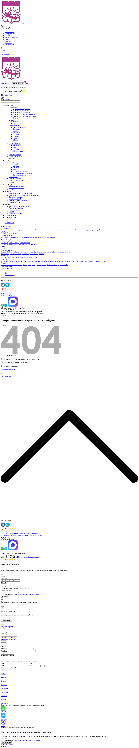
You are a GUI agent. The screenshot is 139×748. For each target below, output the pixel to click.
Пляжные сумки (14, 202)
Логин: (4, 644)
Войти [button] (3, 50)
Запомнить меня (9, 637)
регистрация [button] (5, 54)
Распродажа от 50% (15, 213)
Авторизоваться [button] (6, 620)
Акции (11, 212)
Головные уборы (15, 125)
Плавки (15, 118)
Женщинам (5, 226)
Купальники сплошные (21, 110)
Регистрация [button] (9, 223)
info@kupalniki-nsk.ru (8, 295)
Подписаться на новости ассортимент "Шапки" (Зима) (22, 664)
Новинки (4, 259)
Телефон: (4, 651)
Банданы (16, 166)
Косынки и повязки (20, 171)
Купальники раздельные (21, 109)
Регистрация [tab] (9, 627)
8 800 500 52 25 (6, 83)
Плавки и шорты (15, 178)
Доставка (8, 35)
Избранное (7, 99)
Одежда (11, 120)
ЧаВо (7, 39)
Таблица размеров (23, 535)
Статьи (39, 535)
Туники (15, 122)
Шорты (11, 182)
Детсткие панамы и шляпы (22, 173)
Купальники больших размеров (24, 114)
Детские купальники (16, 197)
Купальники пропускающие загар (25, 116)
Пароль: (4, 658)
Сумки (11, 190)
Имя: (3, 646)
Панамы (16, 134)
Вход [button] (6, 221)
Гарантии (26, 533)
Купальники (13, 107)
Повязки (16, 136)
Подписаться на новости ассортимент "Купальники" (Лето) (24, 666)
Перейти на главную (8, 369)
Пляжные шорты (15, 155)
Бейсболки (16, 129)
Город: (3, 653)
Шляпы (15, 140)
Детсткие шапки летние (21, 175)
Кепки (15, 131)
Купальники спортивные (21, 112)
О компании (5, 533)
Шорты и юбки (18, 123)
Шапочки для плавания (17, 180)
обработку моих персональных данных (27, 594)
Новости (8, 41)
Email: (3, 648)
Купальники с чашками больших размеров (23, 195)
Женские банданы (19, 127)
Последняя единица (16, 208)
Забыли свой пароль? (8, 639)
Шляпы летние (18, 151)
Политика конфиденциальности (29, 557)
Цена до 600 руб (10, 217)
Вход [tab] (2, 627)
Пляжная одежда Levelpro (18, 201)
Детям (3, 246)
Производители (10, 215)
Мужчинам (5, 239)
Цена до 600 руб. (15, 210)
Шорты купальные (15, 156)
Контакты (8, 43)
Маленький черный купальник (19, 206)
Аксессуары (5, 255)
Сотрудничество (10, 34)
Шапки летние (18, 138)
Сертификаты (9, 45)
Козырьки (16, 133)
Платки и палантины (16, 188)
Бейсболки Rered (15, 199)
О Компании (9, 32)
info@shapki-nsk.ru (7, 744)
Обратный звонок (18, 83)
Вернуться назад (6, 376)
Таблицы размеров (11, 37)
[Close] (2, 566)
